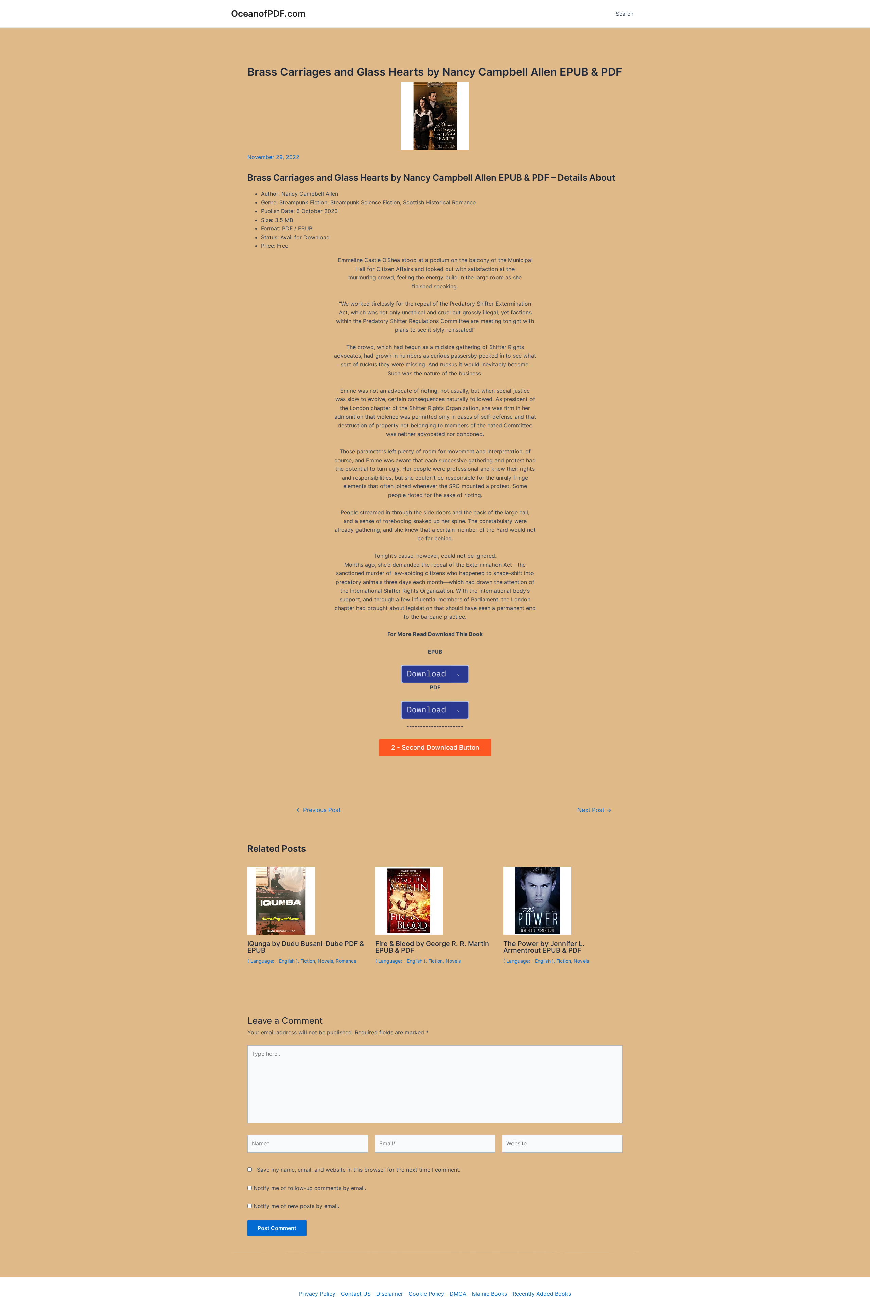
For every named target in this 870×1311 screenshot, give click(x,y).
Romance (346, 961)
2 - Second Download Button (435, 748)
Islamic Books (489, 1293)
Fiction (307, 961)
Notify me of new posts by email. (296, 1206)
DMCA (458, 1293)
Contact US (356, 1293)
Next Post (594, 810)
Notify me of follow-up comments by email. (310, 1188)
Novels (325, 961)
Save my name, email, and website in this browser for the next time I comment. (358, 1169)
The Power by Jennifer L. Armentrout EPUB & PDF (544, 946)
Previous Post (318, 810)
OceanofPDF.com (268, 13)
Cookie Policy (426, 1293)
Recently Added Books (541, 1293)
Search (624, 13)
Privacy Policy (317, 1293)
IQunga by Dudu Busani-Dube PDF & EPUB (305, 946)
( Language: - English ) (272, 961)
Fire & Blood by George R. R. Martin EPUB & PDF (432, 946)
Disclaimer (389, 1293)
